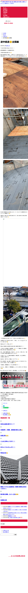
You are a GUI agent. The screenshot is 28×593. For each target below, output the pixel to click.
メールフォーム (5, 26)
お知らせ (8, 45)
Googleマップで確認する (7, 580)
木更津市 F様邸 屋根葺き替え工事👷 (12, 430)
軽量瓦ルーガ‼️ (12, 516)
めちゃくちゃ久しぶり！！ (8, 447)
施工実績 (5, 10)
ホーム (4, 7)
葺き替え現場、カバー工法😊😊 (9, 494)
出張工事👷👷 (4, 435)
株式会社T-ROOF (22, 548)
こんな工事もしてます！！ (8, 441)
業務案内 (5, 9)
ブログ (4, 13)
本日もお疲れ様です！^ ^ (8, 424)
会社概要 (5, 15)
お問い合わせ (6, 17)
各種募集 (5, 12)
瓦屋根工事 (4, 500)
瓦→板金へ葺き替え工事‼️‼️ (15, 517)
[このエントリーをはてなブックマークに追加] (3, 406)
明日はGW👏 (4, 453)
